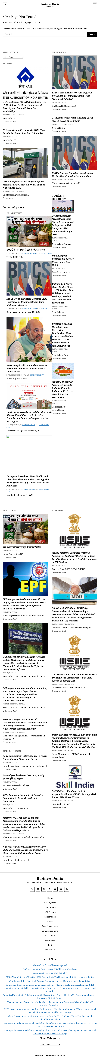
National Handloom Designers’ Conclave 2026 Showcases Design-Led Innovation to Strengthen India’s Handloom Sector (25, 849)
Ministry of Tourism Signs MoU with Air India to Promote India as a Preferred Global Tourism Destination (62, 389)
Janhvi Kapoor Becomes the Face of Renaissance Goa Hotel (62, 260)
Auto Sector (50, 935)
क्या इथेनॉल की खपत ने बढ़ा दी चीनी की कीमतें (26, 249)
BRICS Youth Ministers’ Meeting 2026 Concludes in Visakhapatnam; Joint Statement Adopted (72, 95)
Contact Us (50, 949)
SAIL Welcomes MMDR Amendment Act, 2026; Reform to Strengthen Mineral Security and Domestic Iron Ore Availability (24, 106)
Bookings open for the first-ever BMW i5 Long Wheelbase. (50, 969)
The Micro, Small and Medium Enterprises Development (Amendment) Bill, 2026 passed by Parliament (74, 677)
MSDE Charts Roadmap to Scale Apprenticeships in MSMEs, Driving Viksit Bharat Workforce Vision (74, 794)
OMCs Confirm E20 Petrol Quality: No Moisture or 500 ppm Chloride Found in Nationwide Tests (24, 184)
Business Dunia (50, 4)
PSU (50, 945)
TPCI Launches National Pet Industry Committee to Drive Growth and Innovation (23, 798)
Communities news (29, 253)
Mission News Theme (42, 1055)
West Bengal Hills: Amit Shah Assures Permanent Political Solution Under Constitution (27, 368)
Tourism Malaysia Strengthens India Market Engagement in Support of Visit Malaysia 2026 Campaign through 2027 (63, 225)
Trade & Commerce (50, 926)
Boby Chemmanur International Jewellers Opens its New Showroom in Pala (25, 757)
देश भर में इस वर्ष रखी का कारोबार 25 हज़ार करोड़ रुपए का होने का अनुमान (23, 777)
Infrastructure (50, 916)
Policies (44, 308)
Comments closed (60, 109)
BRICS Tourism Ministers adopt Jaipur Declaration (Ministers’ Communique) (72, 174)
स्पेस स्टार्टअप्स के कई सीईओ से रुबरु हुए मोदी (50, 965)
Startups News (50, 907)
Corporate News (28, 425)
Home (50, 898)
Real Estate (50, 940)
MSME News (50, 912)
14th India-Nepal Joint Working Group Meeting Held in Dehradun (72, 119)
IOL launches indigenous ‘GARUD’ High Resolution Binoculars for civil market (24, 131)
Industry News (46, 253)
